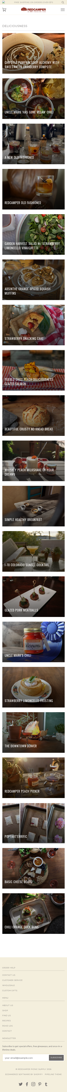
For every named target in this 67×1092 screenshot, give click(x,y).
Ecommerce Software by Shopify (24, 1074)
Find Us (6, 1015)
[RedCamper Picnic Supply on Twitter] (21, 1085)
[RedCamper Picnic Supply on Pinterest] (40, 1085)
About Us (7, 1005)
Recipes (6, 1021)
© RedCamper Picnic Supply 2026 (33, 1069)
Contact (7, 1031)
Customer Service (12, 980)
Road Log (7, 1026)
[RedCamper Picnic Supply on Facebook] (27, 1085)
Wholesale (8, 985)
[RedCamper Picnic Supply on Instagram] (33, 1085)
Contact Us (8, 975)
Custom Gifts (9, 990)
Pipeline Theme (53, 1074)
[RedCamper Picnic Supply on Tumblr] (46, 1085)
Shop (5, 1010)
